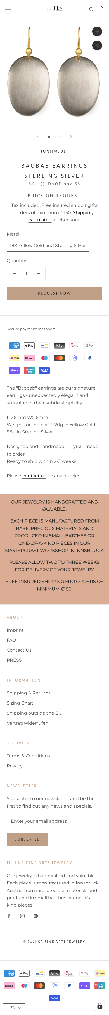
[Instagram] (22, 915)
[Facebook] (9, 915)
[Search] (91, 9)
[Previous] (38, 136)
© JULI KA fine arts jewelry (54, 941)
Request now (54, 293)
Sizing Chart (20, 703)
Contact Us (19, 650)
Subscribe (27, 839)
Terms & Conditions (28, 755)
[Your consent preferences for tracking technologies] (100, 1006)
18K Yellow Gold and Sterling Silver (48, 245)
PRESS (14, 660)
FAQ (11, 640)
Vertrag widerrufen (28, 723)
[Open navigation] (8, 9)
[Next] (71, 136)
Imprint (15, 630)
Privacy (15, 766)
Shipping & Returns (29, 693)
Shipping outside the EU (34, 713)
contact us (34, 475)
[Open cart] (101, 9)
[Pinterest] (36, 915)
